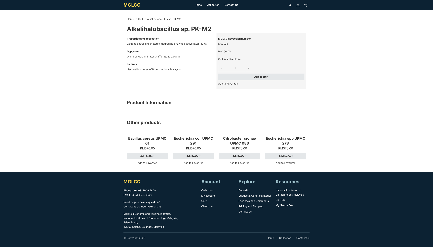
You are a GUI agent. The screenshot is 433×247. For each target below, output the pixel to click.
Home (198, 4)
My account (208, 195)
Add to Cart (261, 76)
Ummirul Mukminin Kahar (142, 56)
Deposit (243, 190)
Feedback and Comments (253, 201)
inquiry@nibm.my (151, 206)
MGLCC (131, 5)
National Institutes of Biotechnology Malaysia (153, 69)
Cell (140, 19)
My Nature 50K (284, 205)
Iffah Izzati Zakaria (169, 56)
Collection (213, 4)
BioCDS (280, 200)
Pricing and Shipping (250, 206)
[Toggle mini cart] (306, 5)
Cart (204, 201)
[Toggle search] (290, 5)
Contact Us (231, 4)
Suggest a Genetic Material (254, 195)
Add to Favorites (228, 83)
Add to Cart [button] (147, 156)
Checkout (207, 206)
